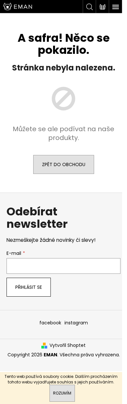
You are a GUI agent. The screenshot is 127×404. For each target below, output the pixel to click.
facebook (50, 322)
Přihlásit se (28, 287)
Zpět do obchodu (63, 164)
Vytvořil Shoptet (67, 345)
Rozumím (62, 393)
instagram (76, 322)
